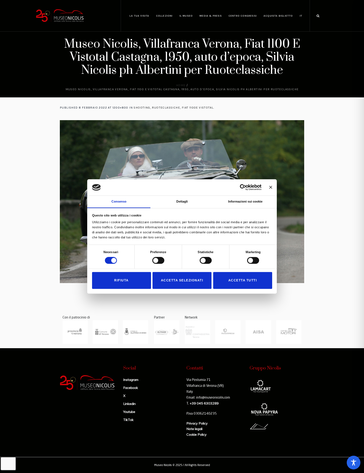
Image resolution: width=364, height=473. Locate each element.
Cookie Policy (196, 434)
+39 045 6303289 (204, 403)
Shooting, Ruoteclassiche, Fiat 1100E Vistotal (173, 107)
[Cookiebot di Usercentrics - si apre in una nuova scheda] (243, 187)
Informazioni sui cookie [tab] (245, 201)
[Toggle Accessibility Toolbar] (353, 462)
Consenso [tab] (118, 201)
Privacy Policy (197, 423)
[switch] (158, 260)
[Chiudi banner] (270, 187)
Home (181, 85)
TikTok (128, 420)
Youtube (129, 412)
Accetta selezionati (182, 280)
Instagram (130, 380)
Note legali (194, 429)
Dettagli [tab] (182, 201)
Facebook (130, 388)
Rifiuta (121, 280)
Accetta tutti (242, 280)
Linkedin (129, 404)
